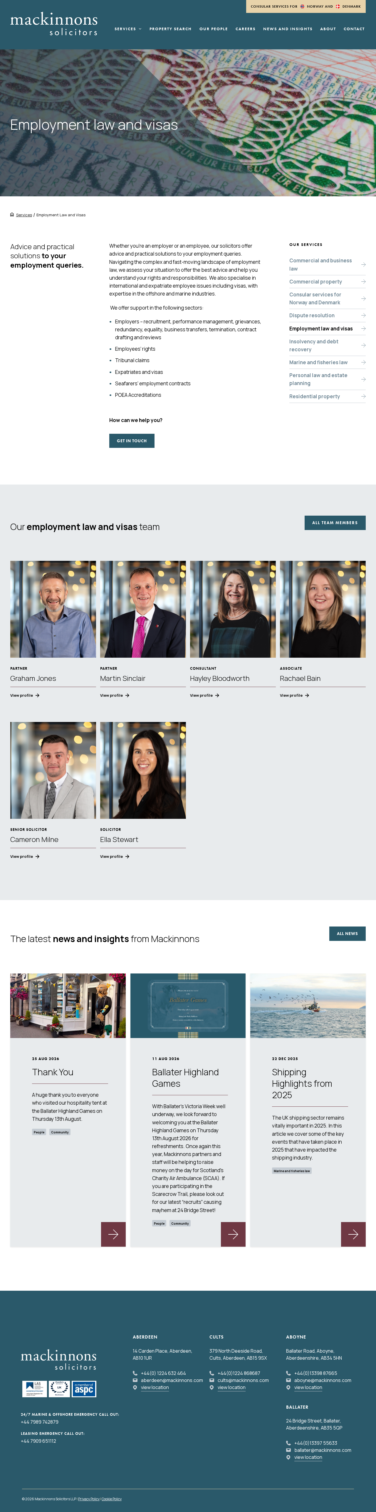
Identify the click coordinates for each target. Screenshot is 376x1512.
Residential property (314, 396)
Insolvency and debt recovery (313, 345)
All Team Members (335, 522)
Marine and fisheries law (318, 362)
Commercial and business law (320, 264)
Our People (213, 29)
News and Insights (288, 29)
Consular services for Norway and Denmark (315, 298)
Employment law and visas (321, 328)
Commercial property (315, 281)
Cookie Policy (112, 1498)
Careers (246, 29)
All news (347, 933)
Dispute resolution (312, 315)
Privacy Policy (89, 1498)
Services (125, 29)
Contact (354, 29)
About (328, 29)
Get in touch (132, 440)
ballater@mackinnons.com (322, 1450)
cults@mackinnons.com (243, 1380)
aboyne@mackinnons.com (322, 1380)
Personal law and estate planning (318, 379)
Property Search (171, 29)
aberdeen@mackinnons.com (172, 1380)
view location (155, 1387)
